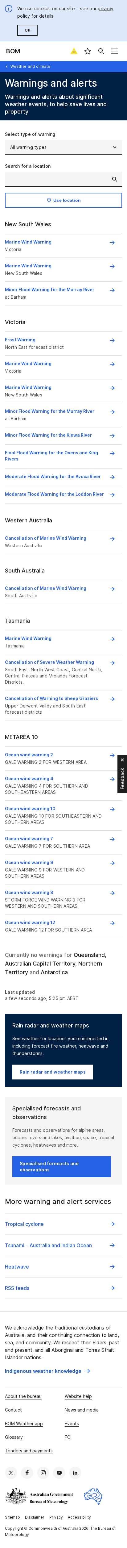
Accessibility (79, 1517)
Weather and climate (30, 66)
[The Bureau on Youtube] (59, 1473)
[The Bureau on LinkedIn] (75, 1473)
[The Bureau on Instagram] (43, 1473)
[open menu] (115, 51)
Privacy (56, 1517)
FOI (68, 1437)
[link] (47, 1371)
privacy (105, 8)
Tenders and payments (29, 1450)
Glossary (14, 1437)
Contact (13, 1409)
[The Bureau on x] (11, 1473)
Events (72, 1423)
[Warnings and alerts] (74, 51)
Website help (78, 1396)
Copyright (14, 1528)
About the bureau (23, 1396)
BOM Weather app (24, 1423)
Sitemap (12, 1517)
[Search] (101, 51)
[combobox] (63, 179)
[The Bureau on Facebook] (27, 1473)
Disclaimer (34, 1517)
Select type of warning (30, 134)
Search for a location (28, 166)
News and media (82, 1409)
